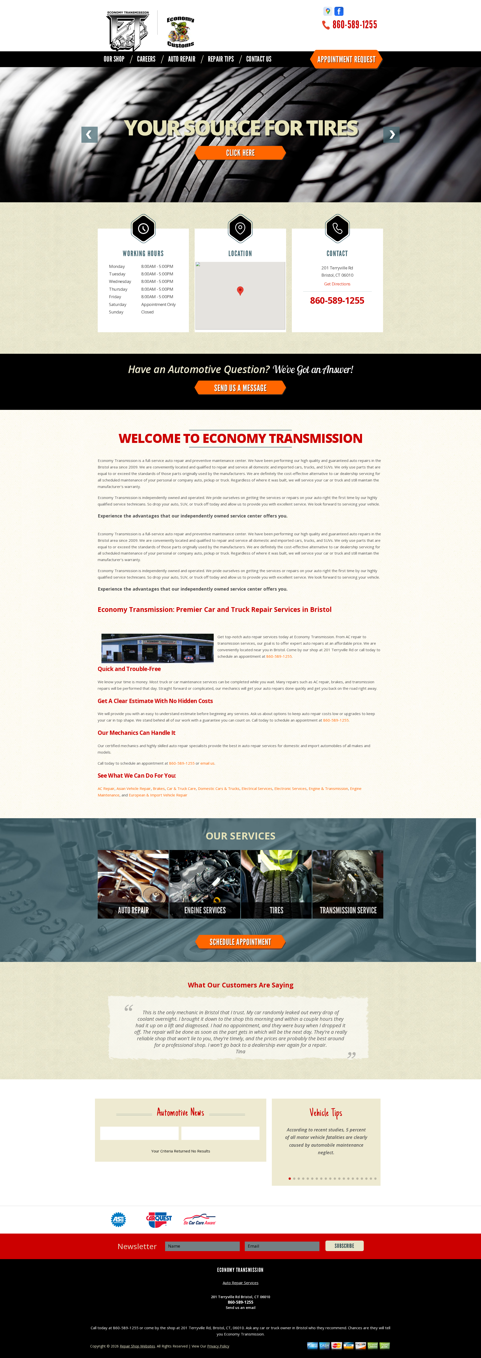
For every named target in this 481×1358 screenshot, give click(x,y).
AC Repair (106, 788)
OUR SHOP (114, 59)
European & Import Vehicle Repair (158, 794)
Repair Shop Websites (137, 1346)
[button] (240, 291)
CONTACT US (258, 59)
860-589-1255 (355, 24)
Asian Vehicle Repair (133, 788)
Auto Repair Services (241, 1282)
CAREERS (146, 59)
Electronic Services (290, 788)
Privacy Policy (218, 1346)
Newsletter (137, 1246)
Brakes (159, 788)
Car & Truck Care (181, 788)
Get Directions (337, 284)
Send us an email (241, 1307)
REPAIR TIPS (221, 59)
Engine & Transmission (328, 788)
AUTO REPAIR (181, 59)
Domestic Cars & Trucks (218, 788)
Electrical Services (257, 788)
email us (207, 763)
